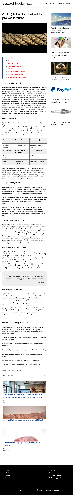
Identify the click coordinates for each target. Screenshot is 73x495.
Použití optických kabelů (15, 74)
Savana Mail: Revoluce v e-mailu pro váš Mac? (23, 420)
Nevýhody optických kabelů (16, 71)
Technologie (66, 3)
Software (59, 3)
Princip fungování (13, 63)
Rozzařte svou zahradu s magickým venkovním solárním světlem (60, 30)
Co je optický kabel (13, 61)
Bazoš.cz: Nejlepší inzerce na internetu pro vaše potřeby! (60, 55)
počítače (45, 375)
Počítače (52, 3)
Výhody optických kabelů (15, 69)
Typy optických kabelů (14, 66)
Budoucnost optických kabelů (17, 77)
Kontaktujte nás (18, 370)
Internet (46, 3)
